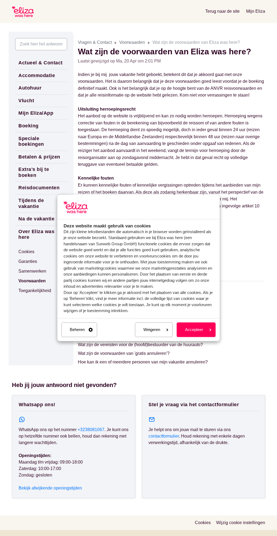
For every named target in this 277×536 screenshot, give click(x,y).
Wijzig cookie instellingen (240, 522)
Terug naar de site (222, 11)
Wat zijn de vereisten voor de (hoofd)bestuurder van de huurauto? (140, 344)
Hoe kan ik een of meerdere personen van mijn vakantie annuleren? (143, 362)
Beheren (77, 329)
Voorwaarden (132, 42)
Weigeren (151, 329)
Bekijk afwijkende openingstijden (50, 488)
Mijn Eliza (255, 11)
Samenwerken (32, 271)
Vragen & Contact (95, 42)
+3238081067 (91, 429)
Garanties (27, 261)
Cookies (26, 251)
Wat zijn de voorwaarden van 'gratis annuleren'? (124, 353)
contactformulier (164, 436)
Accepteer (194, 329)
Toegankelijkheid (34, 290)
